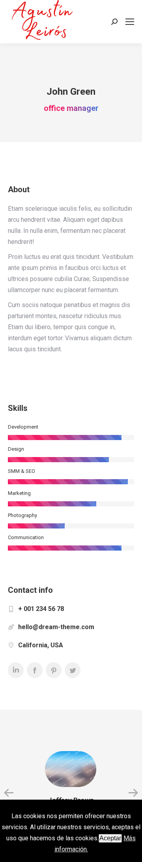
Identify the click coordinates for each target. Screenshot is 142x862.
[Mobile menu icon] (129, 21)
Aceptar (110, 838)
